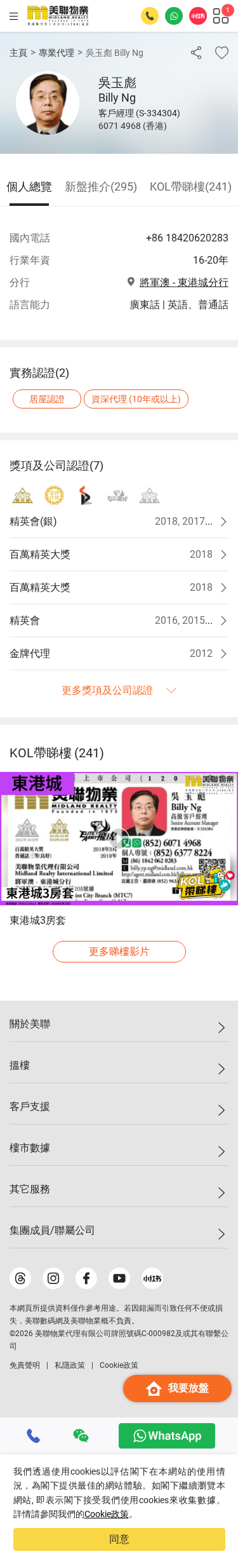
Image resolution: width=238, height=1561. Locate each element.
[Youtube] (119, 1278)
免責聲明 (25, 1365)
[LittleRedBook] (152, 1278)
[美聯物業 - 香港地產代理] (57, 16)
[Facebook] (86, 1278)
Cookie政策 (106, 1514)
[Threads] (20, 1278)
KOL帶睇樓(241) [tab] (191, 186)
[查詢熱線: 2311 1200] (150, 16)
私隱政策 (70, 1365)
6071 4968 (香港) (132, 126)
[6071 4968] (33, 1436)
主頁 (18, 53)
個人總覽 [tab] (29, 186)
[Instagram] (53, 1278)
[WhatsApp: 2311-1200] (174, 16)
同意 (119, 1539)
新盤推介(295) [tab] (101, 186)
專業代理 (56, 53)
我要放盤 (188, 1388)
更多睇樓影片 (119, 951)
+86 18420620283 (187, 238)
